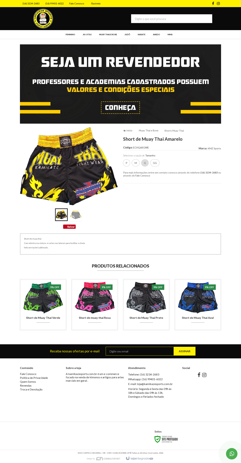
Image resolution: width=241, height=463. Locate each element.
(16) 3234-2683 (31, 3)
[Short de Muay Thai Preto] (146, 304)
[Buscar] (207, 18)
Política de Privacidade (34, 377)
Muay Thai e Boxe (148, 130)
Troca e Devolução (31, 389)
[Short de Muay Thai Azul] (198, 304)
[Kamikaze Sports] (43, 18)
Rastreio (96, 3)
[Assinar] (184, 351)
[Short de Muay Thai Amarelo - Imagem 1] (61, 214)
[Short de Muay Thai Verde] (43, 304)
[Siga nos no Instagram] (218, 4)
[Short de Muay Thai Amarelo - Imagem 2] (76, 214)
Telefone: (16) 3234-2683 (143, 374)
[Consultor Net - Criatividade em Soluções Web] (105, 458)
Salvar (71, 226)
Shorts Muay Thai (174, 130)
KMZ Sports (214, 148)
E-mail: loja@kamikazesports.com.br (150, 384)
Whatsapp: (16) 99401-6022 (145, 379)
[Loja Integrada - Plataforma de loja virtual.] (139, 458)
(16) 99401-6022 (54, 3)
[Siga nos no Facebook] (213, 4)
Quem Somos (28, 381)
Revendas (26, 385)
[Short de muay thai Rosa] (94, 304)
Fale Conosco (76, 3)
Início (129, 130)
